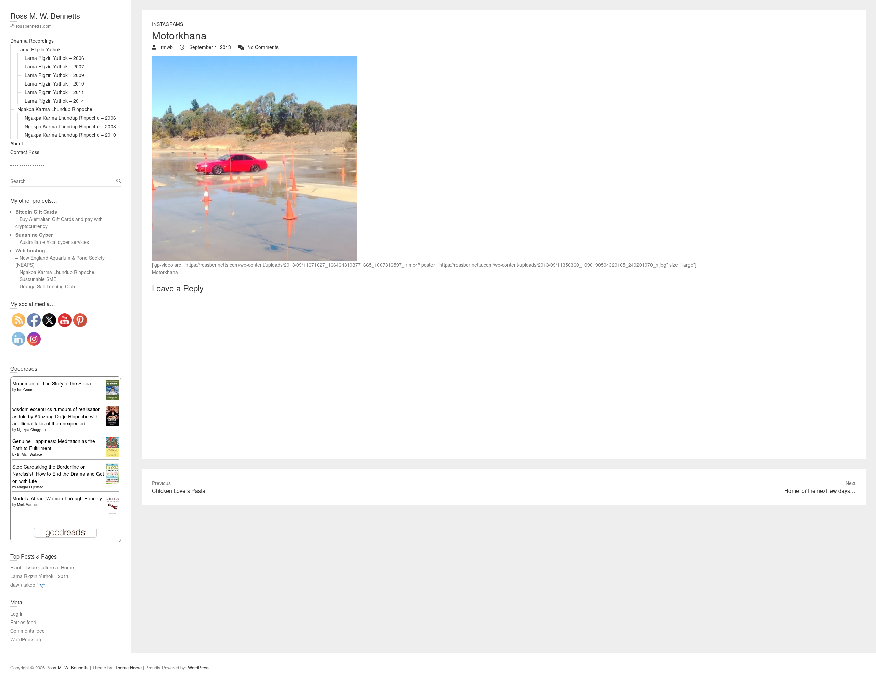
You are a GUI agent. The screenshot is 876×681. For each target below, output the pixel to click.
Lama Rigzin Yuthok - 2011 (39, 576)
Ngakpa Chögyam (31, 429)
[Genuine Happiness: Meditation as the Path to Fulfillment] (112, 440)
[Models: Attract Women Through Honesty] (112, 498)
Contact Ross (24, 151)
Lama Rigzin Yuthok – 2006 (54, 57)
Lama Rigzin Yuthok (39, 49)
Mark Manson (27, 504)
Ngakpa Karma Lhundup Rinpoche (54, 109)
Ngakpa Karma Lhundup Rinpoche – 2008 (70, 126)
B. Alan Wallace (29, 454)
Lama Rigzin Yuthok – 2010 (54, 83)
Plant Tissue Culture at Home (42, 567)
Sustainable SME (38, 279)
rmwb (166, 46)
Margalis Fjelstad (30, 487)
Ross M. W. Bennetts (45, 15)
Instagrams (167, 24)
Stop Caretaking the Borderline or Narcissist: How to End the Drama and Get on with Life (58, 473)
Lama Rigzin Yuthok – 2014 (54, 100)
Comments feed (27, 630)
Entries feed (23, 622)
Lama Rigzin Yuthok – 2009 (54, 74)
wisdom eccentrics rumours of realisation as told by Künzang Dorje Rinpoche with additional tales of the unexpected (56, 416)
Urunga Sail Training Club (47, 286)
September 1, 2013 (209, 46)
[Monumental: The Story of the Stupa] (112, 383)
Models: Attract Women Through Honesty (57, 498)
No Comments (263, 46)
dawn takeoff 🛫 (27, 584)
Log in (17, 613)
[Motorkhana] (254, 59)
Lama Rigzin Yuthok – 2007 (54, 66)
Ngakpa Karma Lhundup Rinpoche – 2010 (70, 134)
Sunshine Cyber (34, 234)
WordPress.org (26, 639)
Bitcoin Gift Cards (36, 211)
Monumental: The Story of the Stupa (51, 383)
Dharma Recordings (32, 40)
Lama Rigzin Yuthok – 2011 (54, 92)
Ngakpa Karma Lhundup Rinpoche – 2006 (70, 117)
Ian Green (25, 389)
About (16, 143)
